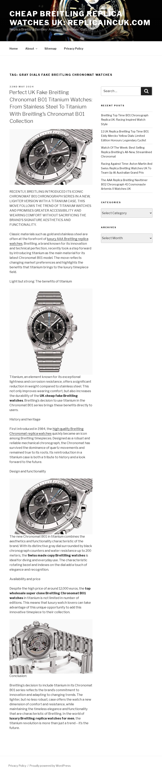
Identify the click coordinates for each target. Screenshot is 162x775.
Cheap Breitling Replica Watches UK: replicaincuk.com (80, 18)
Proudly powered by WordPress (50, 765)
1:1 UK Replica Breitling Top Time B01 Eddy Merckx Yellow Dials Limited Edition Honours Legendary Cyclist (125, 136)
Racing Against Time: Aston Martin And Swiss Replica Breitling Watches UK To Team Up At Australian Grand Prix (126, 168)
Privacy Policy (73, 48)
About (29, 48)
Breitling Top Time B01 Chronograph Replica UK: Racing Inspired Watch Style (124, 120)
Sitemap (50, 48)
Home (13, 48)
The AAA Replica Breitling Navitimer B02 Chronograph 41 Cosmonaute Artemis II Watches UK (124, 184)
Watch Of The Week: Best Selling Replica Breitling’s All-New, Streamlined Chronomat (126, 152)
